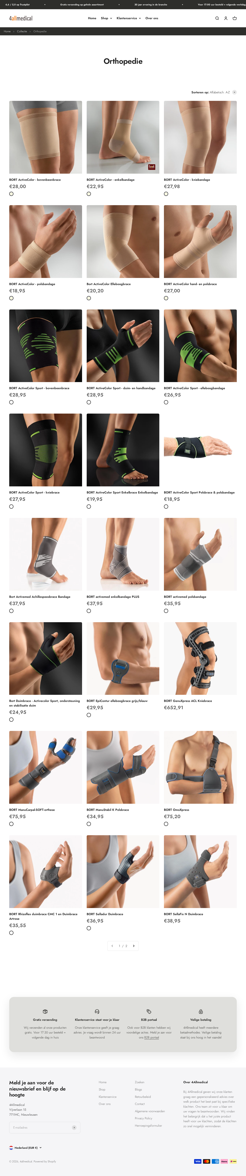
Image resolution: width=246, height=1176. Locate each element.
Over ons (151, 18)
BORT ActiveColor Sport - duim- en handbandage (121, 388)
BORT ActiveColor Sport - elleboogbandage (194, 388)
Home (92, 18)
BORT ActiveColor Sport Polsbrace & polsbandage (199, 492)
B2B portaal (151, 1037)
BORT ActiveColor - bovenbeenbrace (35, 179)
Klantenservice (127, 18)
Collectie (22, 31)
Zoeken (139, 1082)
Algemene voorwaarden (150, 1111)
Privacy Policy (143, 1118)
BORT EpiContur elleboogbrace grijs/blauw (117, 701)
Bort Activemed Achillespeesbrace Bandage (39, 597)
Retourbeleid (143, 1097)
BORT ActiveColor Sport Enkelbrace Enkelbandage (122, 492)
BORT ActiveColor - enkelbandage (111, 179)
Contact (140, 1104)
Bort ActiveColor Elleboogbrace (109, 284)
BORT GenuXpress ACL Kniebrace (188, 701)
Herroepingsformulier (148, 1125)
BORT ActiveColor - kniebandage (187, 179)
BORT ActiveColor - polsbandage (32, 284)
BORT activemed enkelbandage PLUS (113, 597)
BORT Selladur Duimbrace (105, 914)
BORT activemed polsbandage (185, 597)
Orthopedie (40, 31)
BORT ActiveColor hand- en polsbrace (190, 284)
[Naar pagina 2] (133, 946)
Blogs (138, 1089)
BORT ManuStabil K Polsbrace (108, 810)
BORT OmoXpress (176, 810)
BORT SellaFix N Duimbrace (183, 914)
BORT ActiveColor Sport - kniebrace (34, 492)
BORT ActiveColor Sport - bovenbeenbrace (39, 388)
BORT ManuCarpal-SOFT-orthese (32, 810)
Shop (104, 18)
